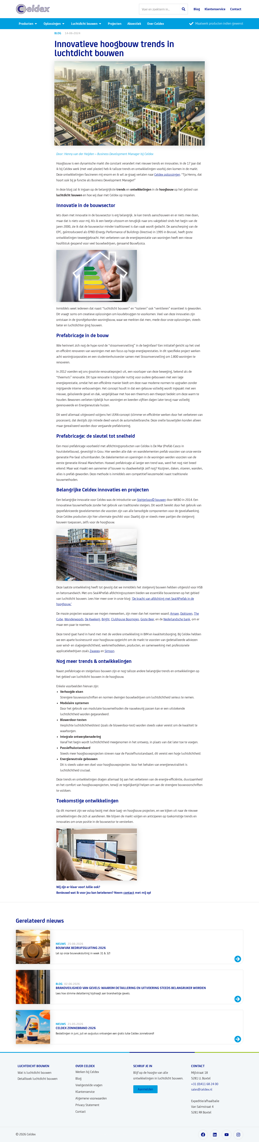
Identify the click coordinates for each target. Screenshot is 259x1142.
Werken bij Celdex (87, 1072)
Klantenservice (85, 1092)
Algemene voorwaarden (91, 1098)
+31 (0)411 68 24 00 (204, 1084)
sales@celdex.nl (201, 1089)
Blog (78, 1078)
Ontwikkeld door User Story (117, 1134)
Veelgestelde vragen (88, 1085)
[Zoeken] (183, 9)
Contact (80, 1111)
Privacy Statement (87, 1105)
